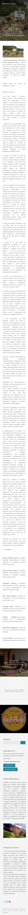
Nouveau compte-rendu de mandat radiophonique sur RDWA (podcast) (14, 720)
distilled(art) (5, 912)
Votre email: (6, 758)
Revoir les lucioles (8, 3)
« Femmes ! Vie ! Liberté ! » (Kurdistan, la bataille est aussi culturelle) (14, 663)
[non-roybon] (13, 51)
